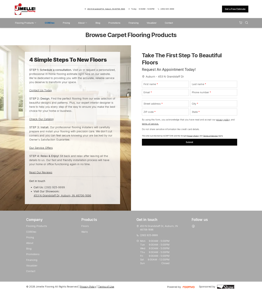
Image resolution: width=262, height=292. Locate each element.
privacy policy (223, 119)
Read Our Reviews (40, 172)
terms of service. (150, 123)
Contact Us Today (40, 90)
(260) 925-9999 (167, 9)
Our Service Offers (41, 147)
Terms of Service (210, 136)
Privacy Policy (193, 136)
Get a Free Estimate (235, 9)
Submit (189, 142)
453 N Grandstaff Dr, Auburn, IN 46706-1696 (62, 195)
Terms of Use (106, 286)
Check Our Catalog (41, 119)
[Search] (246, 23)
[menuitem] (26, 23)
